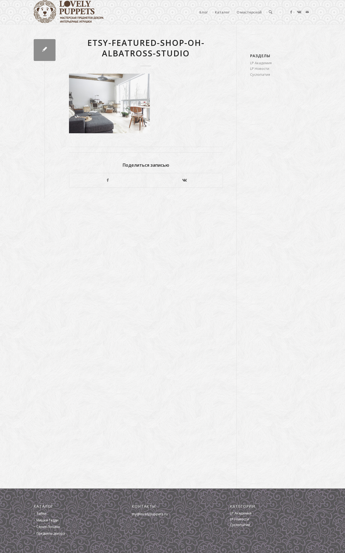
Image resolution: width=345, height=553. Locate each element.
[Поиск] (270, 12)
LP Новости (259, 68)
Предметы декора (50, 533)
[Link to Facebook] (291, 12)
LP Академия (261, 62)
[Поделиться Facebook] (107, 180)
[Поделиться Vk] (184, 180)
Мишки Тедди (47, 520)
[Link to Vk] (299, 12)
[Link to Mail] (307, 12)
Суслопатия (260, 74)
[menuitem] (203, 12)
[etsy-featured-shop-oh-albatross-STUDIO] (45, 50)
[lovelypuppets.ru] (69, 12)
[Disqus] (135, 266)
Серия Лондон (48, 526)
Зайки (41, 513)
